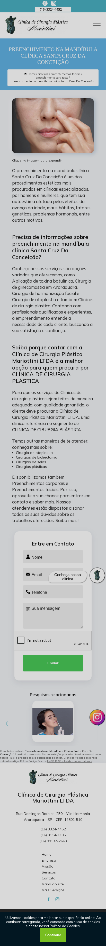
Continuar (53, 935)
